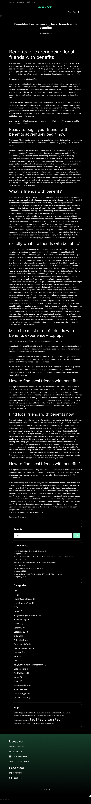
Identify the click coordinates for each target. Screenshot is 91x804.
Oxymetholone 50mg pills (21, 720)
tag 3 (51, 719)
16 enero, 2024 (45, 33)
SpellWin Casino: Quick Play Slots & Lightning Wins (30, 551)
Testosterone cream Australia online (43, 724)
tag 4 (59, 719)
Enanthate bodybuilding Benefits (61, 713)
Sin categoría (21, 517)
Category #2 (19, 632)
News (16, 660)
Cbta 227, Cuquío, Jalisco (19, 761)
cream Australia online (43, 713)
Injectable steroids (22, 648)
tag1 (33, 719)
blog (16, 611)
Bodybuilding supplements (26, 615)
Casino (17, 623)
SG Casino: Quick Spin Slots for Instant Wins (28, 568)
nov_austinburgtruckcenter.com (28, 665)
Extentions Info (21, 644)
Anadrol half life (31, 713)
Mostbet (17, 652)
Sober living (19, 689)
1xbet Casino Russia (23, 599)
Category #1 (19, 628)
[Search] (76, 535)
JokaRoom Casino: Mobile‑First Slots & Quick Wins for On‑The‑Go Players (38, 574)
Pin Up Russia (20, 673)
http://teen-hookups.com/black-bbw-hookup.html (29, 512)
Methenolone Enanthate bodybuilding (25, 715)
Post (16, 681)
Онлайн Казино (21, 697)
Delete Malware (21, 640)
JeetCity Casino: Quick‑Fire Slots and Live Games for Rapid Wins (35, 562)
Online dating (20, 669)
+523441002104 (15, 751)
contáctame (72, 12)
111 (15, 595)
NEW (16, 656)
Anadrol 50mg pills (19, 713)
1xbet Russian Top (22, 603)
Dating (17, 636)
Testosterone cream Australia (22, 724)
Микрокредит (20, 693)
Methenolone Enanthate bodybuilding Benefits (51, 715)
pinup (16, 677)
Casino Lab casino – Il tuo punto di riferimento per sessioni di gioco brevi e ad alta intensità (43, 557)
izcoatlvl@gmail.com (19, 756)
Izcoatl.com (45, 6)
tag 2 (42, 719)
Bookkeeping (20, 619)
